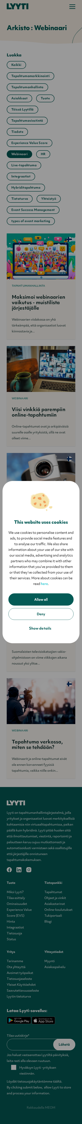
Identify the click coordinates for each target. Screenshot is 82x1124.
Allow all (41, 599)
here (44, 583)
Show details (40, 628)
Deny (41, 614)
